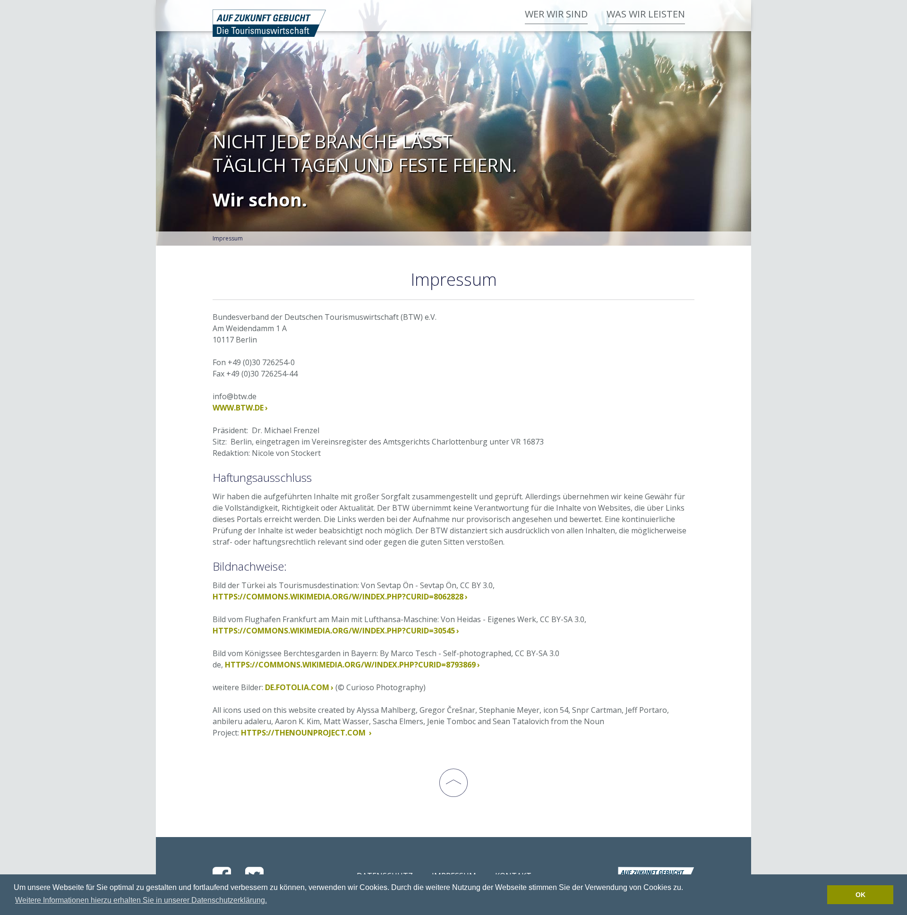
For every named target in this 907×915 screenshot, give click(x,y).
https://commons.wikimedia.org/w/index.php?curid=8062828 (338, 596)
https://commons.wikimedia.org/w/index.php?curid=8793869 (350, 664)
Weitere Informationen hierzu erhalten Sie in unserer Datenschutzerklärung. (141, 900)
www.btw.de (238, 407)
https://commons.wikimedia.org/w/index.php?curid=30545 (334, 630)
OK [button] (860, 894)
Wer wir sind (556, 14)
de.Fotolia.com (297, 687)
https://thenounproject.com (304, 732)
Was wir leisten (646, 14)
